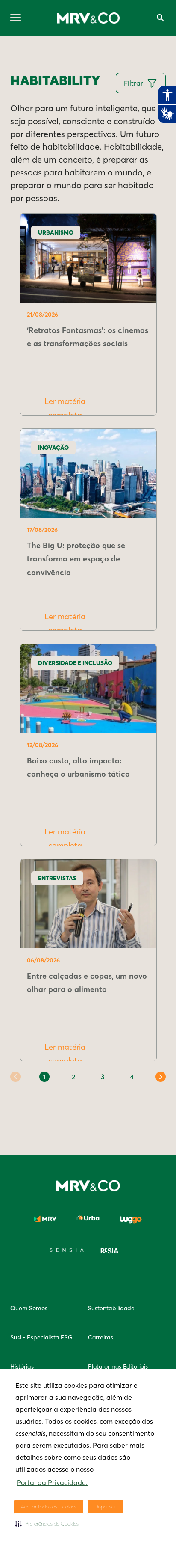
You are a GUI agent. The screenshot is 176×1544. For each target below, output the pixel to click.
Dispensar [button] (105, 1506)
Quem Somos (28, 1308)
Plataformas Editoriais (118, 1366)
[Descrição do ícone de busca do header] (160, 18)
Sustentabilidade (111, 1308)
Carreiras (100, 1337)
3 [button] (103, 1076)
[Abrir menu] (15, 18)
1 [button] (44, 1076)
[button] (47, 1524)
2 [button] (73, 1076)
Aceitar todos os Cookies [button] (48, 1506)
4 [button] (132, 1076)
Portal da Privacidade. (52, 1482)
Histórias (22, 1366)
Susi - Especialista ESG (41, 1337)
